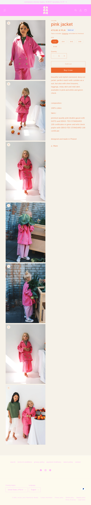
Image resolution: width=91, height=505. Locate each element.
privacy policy (39, 462)
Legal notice (81, 499)
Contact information (46, 497)
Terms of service (70, 499)
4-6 (72, 42)
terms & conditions (25, 462)
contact (78, 462)
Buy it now (68, 70)
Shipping (65, 33)
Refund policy (70, 497)
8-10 (56, 47)
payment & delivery (54, 462)
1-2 (55, 42)
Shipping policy (81, 497)
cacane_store (21, 497)
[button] (4, 10)
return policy (68, 462)
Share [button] (55, 146)
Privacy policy (59, 497)
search (13, 462)
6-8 (81, 42)
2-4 (64, 42)
